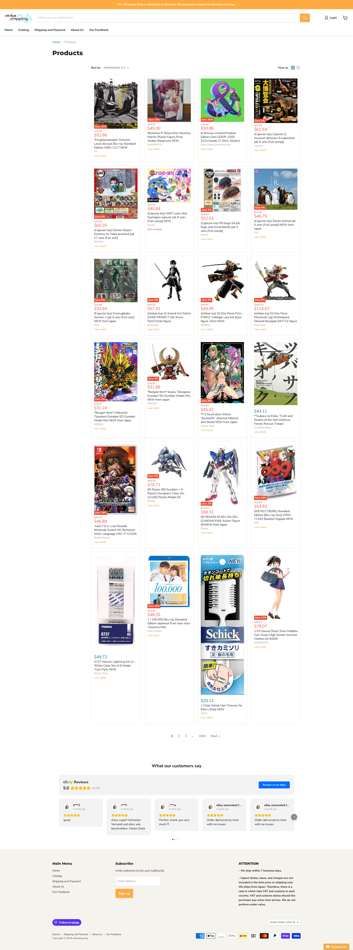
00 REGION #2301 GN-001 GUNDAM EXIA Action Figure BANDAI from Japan (220, 521)
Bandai (151, 225)
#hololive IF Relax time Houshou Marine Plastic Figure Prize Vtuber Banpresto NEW (169, 137)
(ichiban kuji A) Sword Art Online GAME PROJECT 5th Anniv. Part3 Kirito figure (169, 317)
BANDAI (98, 241)
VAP (256, 522)
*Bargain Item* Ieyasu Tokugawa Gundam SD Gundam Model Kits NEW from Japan (168, 396)
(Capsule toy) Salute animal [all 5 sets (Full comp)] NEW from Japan (275, 225)
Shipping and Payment (50, 30)
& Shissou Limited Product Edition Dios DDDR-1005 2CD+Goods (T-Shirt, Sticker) (220, 137)
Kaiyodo (258, 145)
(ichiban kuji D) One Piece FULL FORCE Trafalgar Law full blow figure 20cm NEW (221, 317)
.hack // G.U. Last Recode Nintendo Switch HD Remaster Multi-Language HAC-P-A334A (115, 530)
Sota (96, 325)
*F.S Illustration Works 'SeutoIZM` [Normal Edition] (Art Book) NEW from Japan (219, 418)
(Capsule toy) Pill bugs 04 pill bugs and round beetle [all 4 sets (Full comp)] (220, 227)
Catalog (23, 30)
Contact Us (338, 946)
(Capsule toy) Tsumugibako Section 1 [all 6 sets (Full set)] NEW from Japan (114, 317)
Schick (204, 713)
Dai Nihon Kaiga (262, 427)
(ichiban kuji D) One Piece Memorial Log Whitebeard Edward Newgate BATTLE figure (275, 317)
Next (214, 736)
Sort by (95, 67)
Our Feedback (98, 30)
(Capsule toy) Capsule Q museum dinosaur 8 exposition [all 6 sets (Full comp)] (274, 138)
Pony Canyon (154, 631)
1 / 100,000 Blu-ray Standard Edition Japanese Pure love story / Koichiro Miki (168, 623)
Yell (256, 232)
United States (282, 922)
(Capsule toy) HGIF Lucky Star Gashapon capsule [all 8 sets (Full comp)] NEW (167, 217)
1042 (202, 736)
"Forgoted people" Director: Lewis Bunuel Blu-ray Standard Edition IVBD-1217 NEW (115, 144)
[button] (59, 817)
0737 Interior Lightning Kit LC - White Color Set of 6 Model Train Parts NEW (115, 666)
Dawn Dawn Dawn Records (216, 144)
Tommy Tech (101, 673)
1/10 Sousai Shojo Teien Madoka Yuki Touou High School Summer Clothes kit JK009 (275, 635)
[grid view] (292, 67)
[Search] (305, 18)
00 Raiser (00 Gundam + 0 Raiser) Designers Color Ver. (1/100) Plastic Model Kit (166, 493)
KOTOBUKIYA (261, 642)
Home (9, 30)
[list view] (298, 67)
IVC (96, 151)
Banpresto (153, 325)
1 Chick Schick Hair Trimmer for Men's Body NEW (221, 707)
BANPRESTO (154, 144)
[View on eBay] (67, 807)
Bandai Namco (102, 537)
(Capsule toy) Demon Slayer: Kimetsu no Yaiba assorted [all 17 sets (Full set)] (114, 234)
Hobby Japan (208, 426)
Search (56, 934)
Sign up (124, 893)
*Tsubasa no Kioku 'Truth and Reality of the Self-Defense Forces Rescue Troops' (273, 420)
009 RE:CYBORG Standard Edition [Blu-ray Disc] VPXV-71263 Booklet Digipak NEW (273, 515)
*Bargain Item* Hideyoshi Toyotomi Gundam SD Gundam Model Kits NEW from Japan (114, 416)
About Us (77, 30)
